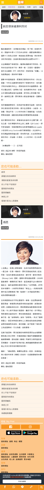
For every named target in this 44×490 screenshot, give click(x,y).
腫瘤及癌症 (5, 456)
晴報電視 (11, 7)
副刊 (35, 7)
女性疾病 (4, 459)
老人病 (11, 459)
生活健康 (22, 454)
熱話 (15, 441)
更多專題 (27, 459)
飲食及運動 (13, 454)
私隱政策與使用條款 (17, 477)
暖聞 (20, 441)
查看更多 (27, 18)
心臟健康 (14, 456)
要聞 (11, 441)
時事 (29, 7)
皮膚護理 (19, 459)
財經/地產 (5, 32)
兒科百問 (30, 456)
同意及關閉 (22, 481)
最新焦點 (4, 441)
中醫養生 (30, 454)
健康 (4, 7)
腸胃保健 (22, 456)
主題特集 (21, 7)
